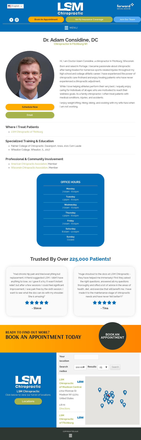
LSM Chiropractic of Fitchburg (27, 131)
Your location (64, 358)
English (15, 6)
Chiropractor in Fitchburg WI (70, 43)
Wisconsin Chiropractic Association (29, 167)
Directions (64, 408)
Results (92, 366)
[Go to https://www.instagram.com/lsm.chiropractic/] (17, 20)
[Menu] (70, 435)
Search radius (63, 368)
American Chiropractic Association (29, 163)
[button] (112, 336)
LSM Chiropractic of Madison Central (70, 383)
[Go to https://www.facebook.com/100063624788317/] (11, 20)
